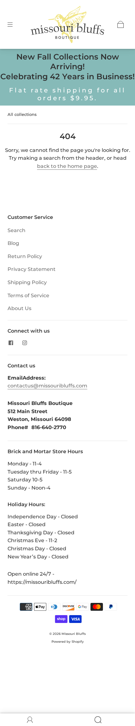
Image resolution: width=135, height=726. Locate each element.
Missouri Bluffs (74, 634)
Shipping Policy (27, 282)
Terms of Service (28, 295)
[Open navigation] (14, 24)
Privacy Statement (32, 269)
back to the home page (67, 166)
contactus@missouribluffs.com (47, 386)
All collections (22, 114)
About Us (19, 308)
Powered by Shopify (67, 642)
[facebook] (11, 343)
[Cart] (120, 24)
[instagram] (24, 343)
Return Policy (25, 256)
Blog (13, 243)
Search (16, 230)
